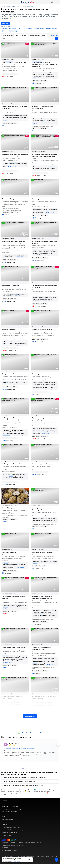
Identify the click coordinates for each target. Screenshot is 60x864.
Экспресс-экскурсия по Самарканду (43, 464)
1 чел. (16, 35)
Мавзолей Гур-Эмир (51, 28)
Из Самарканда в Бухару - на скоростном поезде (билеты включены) (14, 419)
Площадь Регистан (38, 28)
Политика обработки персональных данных (14, 829)
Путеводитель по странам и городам (12, 809)
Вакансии (4, 824)
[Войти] (52, 2)
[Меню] (2, 2)
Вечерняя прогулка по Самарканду (42, 552)
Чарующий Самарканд (9, 552)
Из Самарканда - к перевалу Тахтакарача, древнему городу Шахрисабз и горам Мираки (44, 156)
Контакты (6, 847)
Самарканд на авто (38, 199)
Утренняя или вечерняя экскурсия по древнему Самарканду (43, 419)
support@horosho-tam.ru (10, 850)
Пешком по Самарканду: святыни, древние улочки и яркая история (42, 597)
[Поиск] (57, 2)
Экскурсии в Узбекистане (13, 6)
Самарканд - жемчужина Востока (42, 330)
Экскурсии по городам (8, 804)
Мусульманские (6, 28)
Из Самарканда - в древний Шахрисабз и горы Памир (44, 242)
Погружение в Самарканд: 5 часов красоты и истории (42, 107)
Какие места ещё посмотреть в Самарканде (19, 782)
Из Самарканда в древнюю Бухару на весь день (13, 597)
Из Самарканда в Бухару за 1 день (12, 464)
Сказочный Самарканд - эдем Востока (14, 647)
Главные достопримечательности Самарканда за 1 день (42, 509)
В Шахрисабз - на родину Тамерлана (13, 241)
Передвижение (34, 35)
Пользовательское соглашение (11, 827)
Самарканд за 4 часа (20, 62)
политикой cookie (15, 861)
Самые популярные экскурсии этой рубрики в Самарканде (25, 778)
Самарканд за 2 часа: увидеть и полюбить (45, 374)
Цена (43, 35)
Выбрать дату (7, 35)
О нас (3, 822)
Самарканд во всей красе (10, 374)
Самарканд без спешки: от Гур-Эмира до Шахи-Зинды (14, 107)
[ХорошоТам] (27, 2)
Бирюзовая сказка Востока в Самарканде (15, 154)
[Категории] (56, 860)
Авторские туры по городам (10, 806)
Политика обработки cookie (9, 832)
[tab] (22, 768)
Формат (24, 35)
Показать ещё (30, 716)
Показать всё (5, 23)
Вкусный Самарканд (8, 508)
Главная (3, 6)
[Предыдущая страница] (2, 744)
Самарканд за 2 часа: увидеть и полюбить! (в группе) (41, 648)
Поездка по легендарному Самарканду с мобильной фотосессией (44, 64)
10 (41, 732)
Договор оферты (6, 835)
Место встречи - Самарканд (10, 285)
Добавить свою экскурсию (9, 811)
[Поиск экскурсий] (56, 38)
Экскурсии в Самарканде (26, 6)
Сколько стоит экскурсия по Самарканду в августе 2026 (23, 786)
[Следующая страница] (58, 744)
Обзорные (29, 28)
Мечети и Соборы (17, 28)
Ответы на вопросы (7, 819)
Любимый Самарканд (9, 330)
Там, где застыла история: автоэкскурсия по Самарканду (44, 286)
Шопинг (5, 31)
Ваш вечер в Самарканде (10, 199)
